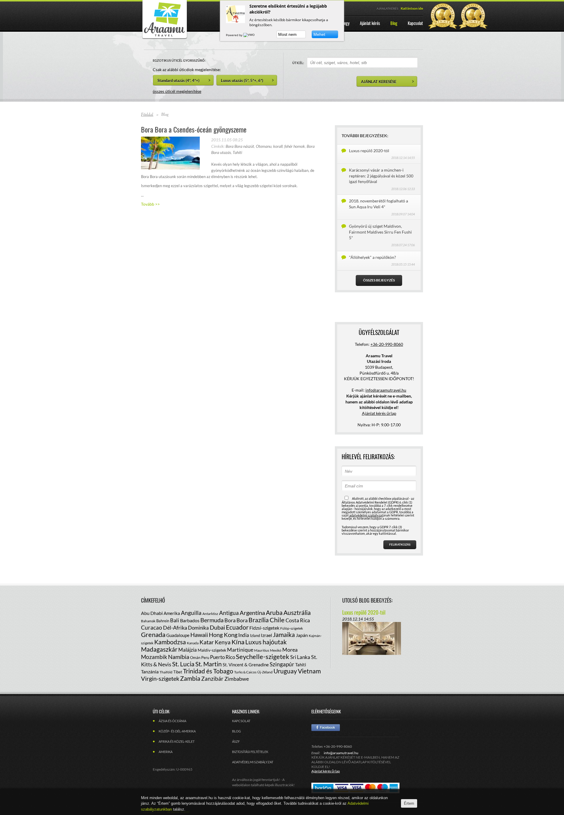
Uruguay (285, 671)
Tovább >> (150, 204)
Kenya (223, 642)
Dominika (198, 628)
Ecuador (237, 627)
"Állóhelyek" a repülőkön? (372, 257)
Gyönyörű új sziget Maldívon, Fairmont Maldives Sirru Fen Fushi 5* (380, 232)
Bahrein (162, 620)
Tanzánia (150, 671)
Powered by (234, 35)
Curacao (151, 627)
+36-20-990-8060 (386, 344)
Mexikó (275, 650)
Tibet (177, 672)
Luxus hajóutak (266, 641)
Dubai (217, 627)
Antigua (229, 612)
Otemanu (263, 146)
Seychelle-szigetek (262, 656)
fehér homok (294, 146)
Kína (237, 642)
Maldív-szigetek (212, 650)
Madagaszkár (159, 649)
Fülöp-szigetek (291, 628)
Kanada (193, 643)
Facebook (325, 727)
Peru (205, 657)
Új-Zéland (265, 672)
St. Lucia (183, 664)
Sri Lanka (300, 657)
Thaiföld (166, 672)
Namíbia (178, 656)
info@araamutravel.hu (341, 753)
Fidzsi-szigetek (264, 627)
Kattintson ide (412, 8)
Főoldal (147, 115)
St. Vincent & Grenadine (246, 664)
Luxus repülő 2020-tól (369, 150)
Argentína (252, 612)
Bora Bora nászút (240, 146)
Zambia (190, 678)
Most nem (287, 34)
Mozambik (154, 656)
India (243, 635)
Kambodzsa (170, 641)
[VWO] (249, 35)
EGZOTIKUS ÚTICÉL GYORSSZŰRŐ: (179, 60)
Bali (174, 620)
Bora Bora (236, 620)
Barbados (189, 620)
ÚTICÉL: (298, 63)
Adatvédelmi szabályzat (252, 762)
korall (278, 146)
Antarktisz (210, 613)
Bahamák (148, 621)
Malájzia (187, 650)
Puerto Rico (222, 657)
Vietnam (309, 671)
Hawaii (199, 634)
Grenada (153, 634)
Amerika (172, 613)
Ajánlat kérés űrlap (379, 413)
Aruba (274, 612)
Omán (195, 657)
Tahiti (237, 152)
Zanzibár (212, 678)
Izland (255, 635)
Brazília (259, 619)
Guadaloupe (177, 635)
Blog (236, 731)
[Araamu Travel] (164, 37)
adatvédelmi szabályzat (366, 515)
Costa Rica (298, 620)
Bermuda (212, 619)
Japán (302, 635)
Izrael (266, 635)
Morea (290, 649)
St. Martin (208, 664)
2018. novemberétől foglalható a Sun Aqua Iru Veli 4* (378, 203)
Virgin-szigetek (160, 678)
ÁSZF (236, 741)
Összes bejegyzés (379, 280)
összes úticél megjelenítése (177, 91)
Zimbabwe (236, 678)
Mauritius (261, 650)
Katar (206, 641)
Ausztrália (297, 612)
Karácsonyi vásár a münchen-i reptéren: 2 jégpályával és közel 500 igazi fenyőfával (381, 175)
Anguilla (191, 612)
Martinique (240, 649)
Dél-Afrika (175, 627)
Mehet (319, 34)
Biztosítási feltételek (250, 752)
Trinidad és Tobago (208, 671)
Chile (277, 620)
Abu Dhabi (152, 613)
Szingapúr (282, 664)
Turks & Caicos (245, 672)
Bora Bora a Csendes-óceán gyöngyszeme (193, 129)
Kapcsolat (241, 721)
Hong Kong (223, 634)
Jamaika (284, 634)
